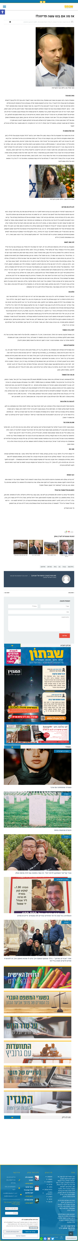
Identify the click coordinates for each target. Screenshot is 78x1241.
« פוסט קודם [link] (71, 593)
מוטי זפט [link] (49, 567)
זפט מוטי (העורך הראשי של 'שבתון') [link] (61, 22)
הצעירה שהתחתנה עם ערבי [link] (60, 787)
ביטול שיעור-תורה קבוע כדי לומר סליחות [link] (28, 1190)
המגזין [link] (50, 1197)
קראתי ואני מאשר (30, 1232)
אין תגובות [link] (26, 22)
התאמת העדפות (20, 1236)
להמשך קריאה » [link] (29, 1183)
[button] (4, 6)
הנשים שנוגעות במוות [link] (62, 830)
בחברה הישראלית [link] (49, 1193)
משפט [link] (50, 1179)
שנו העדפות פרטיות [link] (71, 1238)
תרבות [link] (50, 1202)
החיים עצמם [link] (48, 1189)
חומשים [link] (49, 1177)
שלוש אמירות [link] (29, 1200)
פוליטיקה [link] (43, 567)
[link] (2, 12)
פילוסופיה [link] (49, 1182)
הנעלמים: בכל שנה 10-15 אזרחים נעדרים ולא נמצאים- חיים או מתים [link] (44, 915)
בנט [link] (59, 567)
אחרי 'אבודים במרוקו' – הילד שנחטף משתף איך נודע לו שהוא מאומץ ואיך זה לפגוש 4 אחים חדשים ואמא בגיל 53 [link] (37, 959)
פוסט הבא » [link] (6, 593)
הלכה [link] (50, 1187)
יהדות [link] (50, 1199)
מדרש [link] (50, 1184)
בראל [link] (55, 567)
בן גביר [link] (64, 567)
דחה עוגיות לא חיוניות (12, 1232)
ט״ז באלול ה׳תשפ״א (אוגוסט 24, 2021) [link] (43, 22)
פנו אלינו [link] (61, 1237)
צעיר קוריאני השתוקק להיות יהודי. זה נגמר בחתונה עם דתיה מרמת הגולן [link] (43, 873)
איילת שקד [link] (70, 567)
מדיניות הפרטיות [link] (33, 1228)
